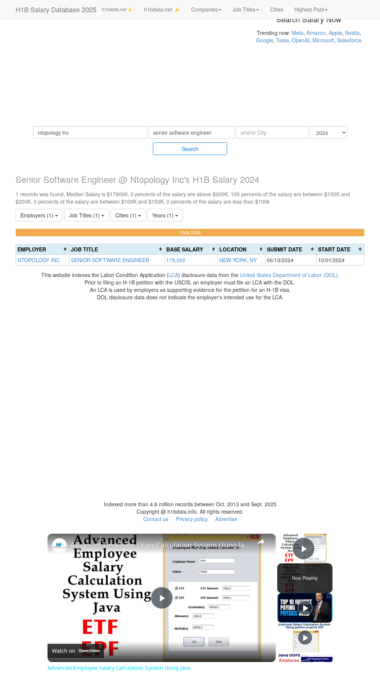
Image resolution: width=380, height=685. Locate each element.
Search (190, 148)
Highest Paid (309, 9)
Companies (204, 9)
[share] (261, 541)
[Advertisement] (127, 74)
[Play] (305, 607)
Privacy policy (192, 519)
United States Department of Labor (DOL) (289, 275)
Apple (335, 32)
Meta (298, 32)
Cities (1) (126, 215)
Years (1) (163, 215)
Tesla (282, 40)
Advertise (226, 519)
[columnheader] (42, 249)
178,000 (176, 260)
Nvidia (352, 32)
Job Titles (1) (85, 215)
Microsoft (323, 40)
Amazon (316, 32)
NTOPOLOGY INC (38, 260)
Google (264, 40)
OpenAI (300, 40)
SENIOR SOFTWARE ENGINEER (110, 260)
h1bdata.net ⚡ (117, 9)
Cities (276, 9)
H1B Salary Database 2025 (56, 9)
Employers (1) (37, 215)
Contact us (155, 519)
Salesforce (349, 40)
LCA (173, 275)
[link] (59, 545)
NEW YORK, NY (238, 260)
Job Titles (244, 9)
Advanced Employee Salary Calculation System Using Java (160, 544)
